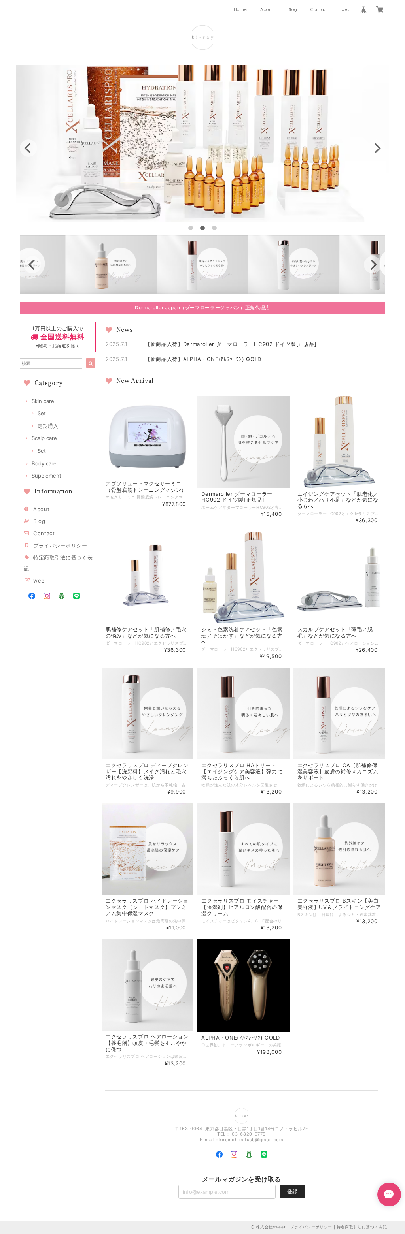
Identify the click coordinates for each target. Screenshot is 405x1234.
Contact (319, 9)
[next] (376, 148)
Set (42, 413)
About (267, 9)
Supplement (46, 475)
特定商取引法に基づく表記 (362, 1227)
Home (240, 9)
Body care (44, 463)
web (345, 9)
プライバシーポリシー (60, 545)
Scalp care (44, 438)
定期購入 (48, 426)
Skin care (43, 401)
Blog (292, 9)
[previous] (28, 148)
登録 (292, 1191)
